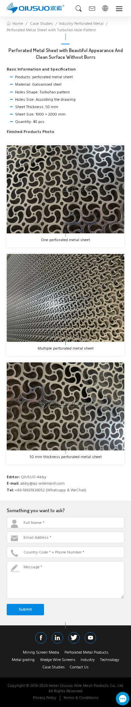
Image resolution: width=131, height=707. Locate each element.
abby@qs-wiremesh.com (42, 484)
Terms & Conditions (80, 698)
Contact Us (79, 667)
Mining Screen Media (41, 653)
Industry (88, 660)
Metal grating (23, 660)
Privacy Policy (44, 698)
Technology (109, 660)
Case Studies (41, 23)
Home (17, 23)
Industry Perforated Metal (81, 23)
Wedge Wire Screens (57, 660)
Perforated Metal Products (86, 653)
